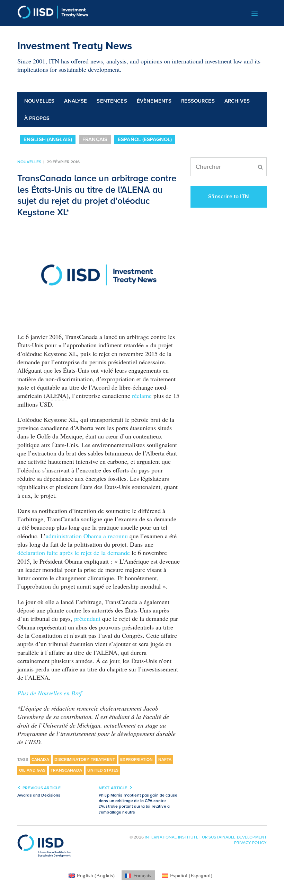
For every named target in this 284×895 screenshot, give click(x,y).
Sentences (112, 101)
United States (102, 770)
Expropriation (136, 759)
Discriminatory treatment (84, 759)
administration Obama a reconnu (87, 536)
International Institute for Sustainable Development (206, 837)
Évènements (154, 101)
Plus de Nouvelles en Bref (49, 693)
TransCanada (66, 770)
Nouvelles (39, 101)
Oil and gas (32, 770)
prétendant (87, 618)
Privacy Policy (250, 842)
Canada (40, 759)
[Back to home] (53, 13)
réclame (142, 395)
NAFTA (165, 759)
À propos (37, 118)
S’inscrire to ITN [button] (228, 196)
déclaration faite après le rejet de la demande (73, 552)
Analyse (75, 101)
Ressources (198, 101)
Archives (237, 101)
